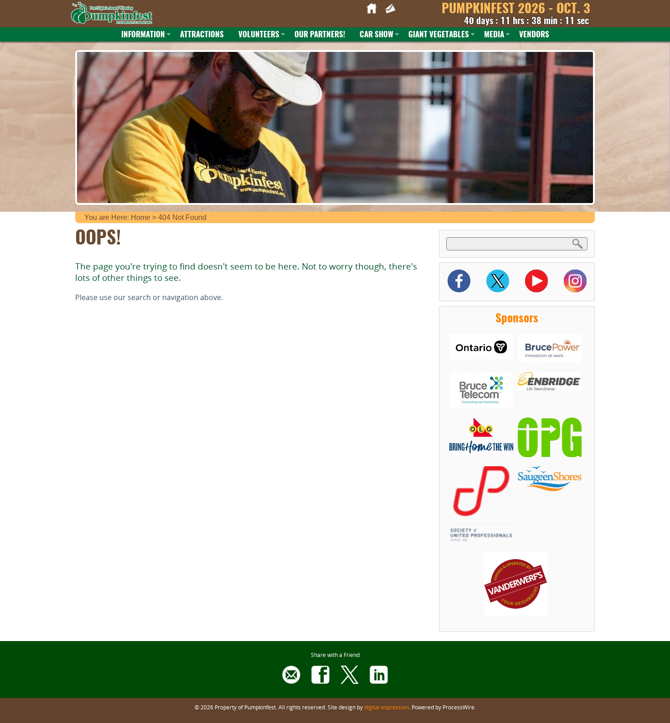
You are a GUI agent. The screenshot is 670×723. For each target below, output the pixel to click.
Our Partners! (319, 35)
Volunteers (258, 35)
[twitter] (349, 681)
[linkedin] (379, 681)
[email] (291, 681)
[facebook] (320, 681)
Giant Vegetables (438, 35)
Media (494, 35)
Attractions (202, 35)
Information (143, 35)
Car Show (376, 35)
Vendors (534, 35)
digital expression (386, 707)
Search (578, 243)
